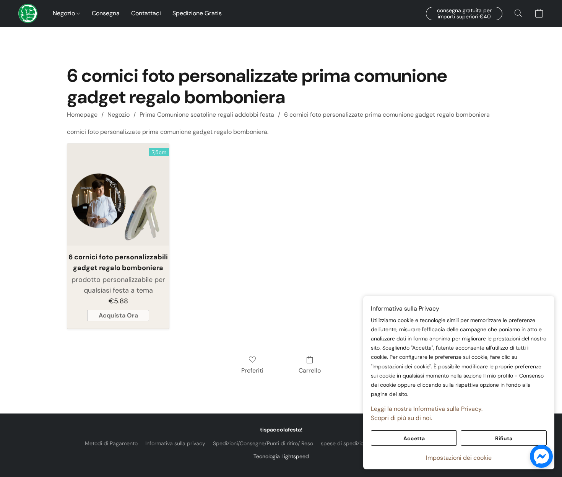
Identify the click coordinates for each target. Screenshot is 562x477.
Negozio (64, 13)
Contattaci (146, 13)
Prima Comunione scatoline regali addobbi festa (207, 115)
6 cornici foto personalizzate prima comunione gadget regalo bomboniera (387, 115)
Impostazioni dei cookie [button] (459, 458)
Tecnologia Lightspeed (281, 456)
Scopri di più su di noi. (401, 418)
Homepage (82, 115)
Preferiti (252, 370)
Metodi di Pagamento (111, 443)
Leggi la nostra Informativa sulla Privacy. (426, 409)
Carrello (310, 370)
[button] (27, 13)
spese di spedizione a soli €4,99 (361, 443)
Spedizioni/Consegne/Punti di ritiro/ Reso (263, 443)
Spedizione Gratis (197, 13)
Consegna (106, 13)
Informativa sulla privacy (175, 443)
